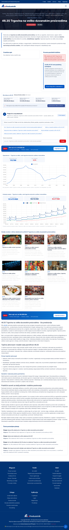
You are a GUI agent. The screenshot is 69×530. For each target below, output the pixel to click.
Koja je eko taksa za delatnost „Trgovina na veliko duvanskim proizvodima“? (21, 130)
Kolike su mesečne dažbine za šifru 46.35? (54, 127)
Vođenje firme (12, 476)
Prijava (59, 1)
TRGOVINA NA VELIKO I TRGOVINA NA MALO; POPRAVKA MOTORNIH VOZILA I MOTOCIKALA (34, 13)
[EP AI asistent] (66, 527)
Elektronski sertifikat (34, 478)
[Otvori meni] (65, 6)
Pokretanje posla (12, 473)
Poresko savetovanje (12, 505)
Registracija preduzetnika (34, 473)
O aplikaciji (34, 495)
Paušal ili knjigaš (57, 476)
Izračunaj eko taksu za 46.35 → (56, 105)
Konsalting (12, 507)
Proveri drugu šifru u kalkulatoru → (54, 86)
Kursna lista (57, 485)
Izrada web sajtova (12, 495)
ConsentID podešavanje (34, 480)
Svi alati (57, 471)
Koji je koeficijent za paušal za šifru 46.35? (50, 130)
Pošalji (62, 141)
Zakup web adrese (12, 498)
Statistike (56, 488)
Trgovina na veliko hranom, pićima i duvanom (34, 15)
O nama (44, 1)
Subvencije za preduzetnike (34, 483)
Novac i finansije (12, 478)
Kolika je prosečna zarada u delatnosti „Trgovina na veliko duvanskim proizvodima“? (23, 133)
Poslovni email (12, 500)
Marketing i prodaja (12, 480)
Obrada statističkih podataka (12, 503)
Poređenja (34, 503)
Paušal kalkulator (56, 473)
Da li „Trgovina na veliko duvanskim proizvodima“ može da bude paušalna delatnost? (23, 127)
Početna (4, 13)
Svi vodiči (34, 471)
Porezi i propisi (12, 471)
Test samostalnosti (57, 480)
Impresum (53, 524)
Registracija (65, 1)
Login (34, 498)
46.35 (5, 325)
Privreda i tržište (12, 483)
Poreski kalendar (56, 483)
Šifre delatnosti (10, 13)
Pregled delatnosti (57, 478)
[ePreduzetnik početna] (9, 6)
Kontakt (49, 1)
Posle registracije (34, 476)
